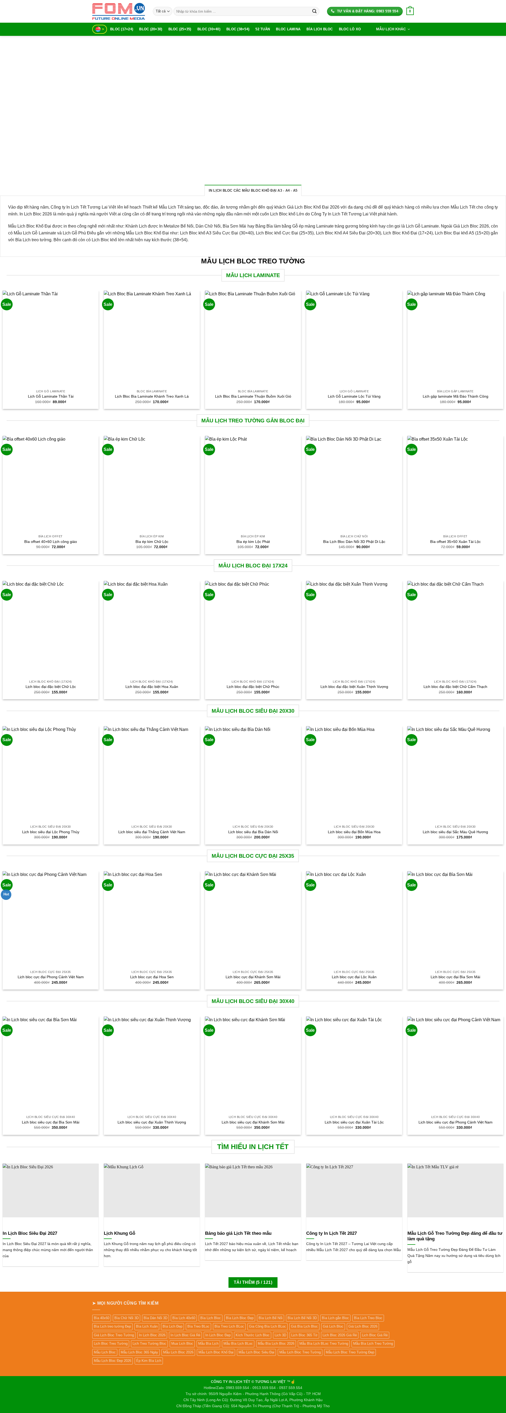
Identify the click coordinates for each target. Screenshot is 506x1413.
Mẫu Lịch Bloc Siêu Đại (256, 1352)
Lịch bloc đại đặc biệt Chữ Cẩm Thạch (455, 686)
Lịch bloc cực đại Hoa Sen (152, 977)
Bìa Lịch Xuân (147, 1326)
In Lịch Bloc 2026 (152, 1335)
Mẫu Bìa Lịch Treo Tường (373, 1344)
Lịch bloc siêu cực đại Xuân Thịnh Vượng (152, 1122)
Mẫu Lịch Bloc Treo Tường (300, 1352)
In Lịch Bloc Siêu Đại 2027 (30, 1233)
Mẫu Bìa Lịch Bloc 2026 (276, 1344)
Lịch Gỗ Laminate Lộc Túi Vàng (354, 396)
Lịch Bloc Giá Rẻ (375, 1335)
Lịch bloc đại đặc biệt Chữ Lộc (51, 686)
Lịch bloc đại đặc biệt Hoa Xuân (151, 686)
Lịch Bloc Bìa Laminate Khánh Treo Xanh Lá (152, 396)
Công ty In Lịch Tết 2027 (331, 1233)
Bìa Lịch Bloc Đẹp (240, 1318)
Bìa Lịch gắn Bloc (335, 1318)
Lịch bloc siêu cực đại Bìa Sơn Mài (50, 1122)
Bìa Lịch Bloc (319, 29)
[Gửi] (314, 11)
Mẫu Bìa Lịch (208, 1344)
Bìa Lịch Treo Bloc (368, 1318)
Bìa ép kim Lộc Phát (253, 541)
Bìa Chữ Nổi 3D (126, 1318)
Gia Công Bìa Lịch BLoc (267, 1326)
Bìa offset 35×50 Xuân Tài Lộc (455, 541)
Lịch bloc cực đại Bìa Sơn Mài (455, 977)
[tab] (253, 190)
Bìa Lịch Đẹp (172, 1326)
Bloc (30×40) (208, 29)
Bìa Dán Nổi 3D (155, 1318)
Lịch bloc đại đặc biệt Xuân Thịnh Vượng (354, 686)
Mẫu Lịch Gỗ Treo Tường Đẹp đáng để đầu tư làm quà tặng (454, 1236)
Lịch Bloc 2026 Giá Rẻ (340, 1335)
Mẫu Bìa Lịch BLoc (238, 1344)
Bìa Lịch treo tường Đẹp (112, 1326)
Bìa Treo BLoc (198, 1326)
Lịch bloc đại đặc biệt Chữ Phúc (253, 686)
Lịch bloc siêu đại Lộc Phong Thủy (50, 832)
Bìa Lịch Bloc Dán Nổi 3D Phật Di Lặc (354, 541)
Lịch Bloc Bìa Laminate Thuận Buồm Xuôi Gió (253, 396)
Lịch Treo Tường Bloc (149, 1344)
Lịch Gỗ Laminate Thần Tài (51, 396)
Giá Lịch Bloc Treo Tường (114, 1335)
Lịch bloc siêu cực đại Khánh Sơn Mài (253, 1122)
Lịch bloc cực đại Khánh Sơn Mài (253, 977)
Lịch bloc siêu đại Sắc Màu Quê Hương (455, 832)
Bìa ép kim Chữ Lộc (151, 541)
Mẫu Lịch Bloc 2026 (178, 1352)
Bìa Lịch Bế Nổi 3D (302, 1318)
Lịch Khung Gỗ (119, 1233)
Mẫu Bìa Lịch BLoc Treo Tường (323, 1344)
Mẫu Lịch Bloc (105, 1352)
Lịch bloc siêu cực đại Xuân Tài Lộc (354, 1122)
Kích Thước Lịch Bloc (253, 1335)
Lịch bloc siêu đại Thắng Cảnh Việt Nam (151, 832)
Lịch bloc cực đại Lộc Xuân (354, 977)
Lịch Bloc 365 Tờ (304, 1335)
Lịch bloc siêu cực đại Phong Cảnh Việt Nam (456, 1122)
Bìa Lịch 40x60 (183, 1318)
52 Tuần (262, 29)
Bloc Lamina (288, 29)
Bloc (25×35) (179, 29)
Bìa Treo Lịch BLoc (229, 1326)
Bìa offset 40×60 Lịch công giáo (50, 541)
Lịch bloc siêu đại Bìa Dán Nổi (253, 832)
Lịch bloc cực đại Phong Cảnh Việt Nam (51, 977)
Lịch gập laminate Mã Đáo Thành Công (455, 396)
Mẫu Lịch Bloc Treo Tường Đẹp (350, 1352)
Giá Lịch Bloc (333, 1326)
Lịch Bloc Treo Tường (111, 1344)
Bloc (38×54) (237, 29)
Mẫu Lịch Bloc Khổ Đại (215, 1352)
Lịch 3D (280, 1335)
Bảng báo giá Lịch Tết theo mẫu (238, 1233)
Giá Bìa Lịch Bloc (304, 1326)
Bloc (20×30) (150, 29)
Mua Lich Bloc (182, 1344)
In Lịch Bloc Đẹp (218, 1335)
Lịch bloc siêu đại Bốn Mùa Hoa (354, 832)
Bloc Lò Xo (350, 29)
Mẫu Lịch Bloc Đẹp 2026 (112, 1361)
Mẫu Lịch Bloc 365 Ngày (139, 1352)
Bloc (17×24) (121, 29)
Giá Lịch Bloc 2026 (362, 1326)
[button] (410, 11)
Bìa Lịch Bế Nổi (271, 1318)
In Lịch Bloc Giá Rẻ (185, 1335)
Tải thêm (253, 1282)
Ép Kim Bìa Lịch (148, 1361)
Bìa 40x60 (101, 1318)
